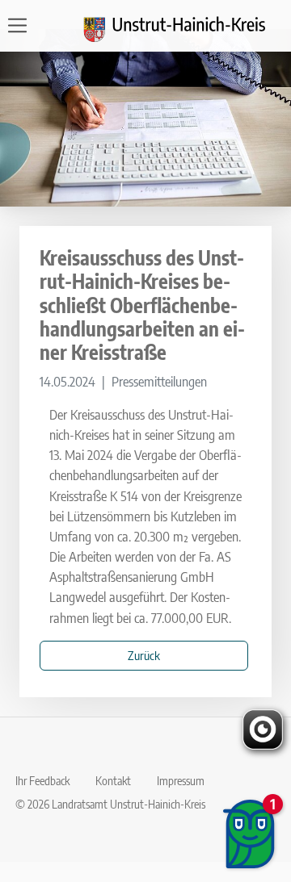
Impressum (181, 780)
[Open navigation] (22, 25)
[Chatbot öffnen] (250, 834)
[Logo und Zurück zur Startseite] (184, 25)
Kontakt (113, 780)
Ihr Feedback (42, 780)
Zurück (144, 655)
